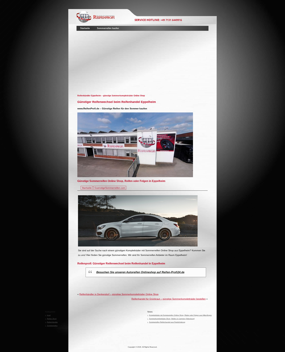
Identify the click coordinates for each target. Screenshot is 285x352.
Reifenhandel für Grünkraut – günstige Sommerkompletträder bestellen (168, 299)
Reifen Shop (52, 319)
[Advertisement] (114, 57)
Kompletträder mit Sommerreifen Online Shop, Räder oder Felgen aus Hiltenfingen (180, 315)
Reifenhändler (52, 322)
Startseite (85, 28)
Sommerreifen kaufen (108, 28)
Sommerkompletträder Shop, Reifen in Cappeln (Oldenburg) (172, 319)
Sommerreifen (52, 325)
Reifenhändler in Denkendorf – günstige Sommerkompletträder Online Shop (118, 294)
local (48, 315)
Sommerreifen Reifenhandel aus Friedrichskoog (167, 322)
